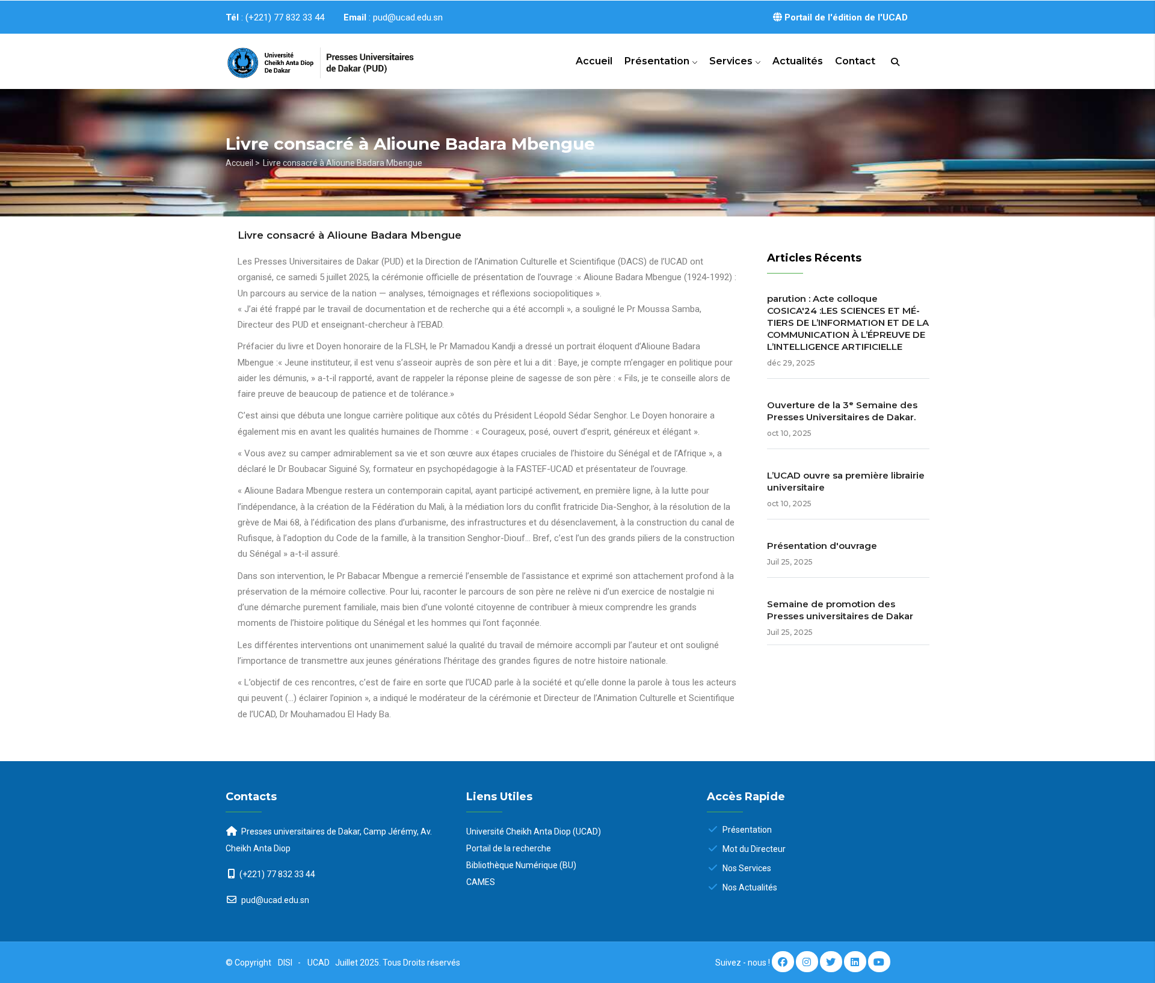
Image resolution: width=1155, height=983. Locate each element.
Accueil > (243, 163)
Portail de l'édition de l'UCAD (845, 17)
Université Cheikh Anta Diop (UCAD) (533, 831)
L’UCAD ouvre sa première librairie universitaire (846, 481)
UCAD (319, 962)
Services (732, 61)
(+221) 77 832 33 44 (277, 874)
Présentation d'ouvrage (822, 545)
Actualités (797, 61)
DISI (285, 962)
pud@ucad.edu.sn (274, 900)
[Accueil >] (307, 58)
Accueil (594, 61)
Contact (855, 61)
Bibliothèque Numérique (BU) (521, 865)
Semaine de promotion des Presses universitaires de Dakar (840, 610)
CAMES (480, 882)
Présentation (658, 61)
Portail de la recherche (508, 848)
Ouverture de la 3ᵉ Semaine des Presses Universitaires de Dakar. (842, 411)
